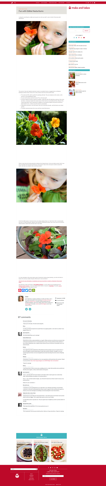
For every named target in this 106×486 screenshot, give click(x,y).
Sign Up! (86, 30)
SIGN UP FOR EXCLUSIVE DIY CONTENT (53, 473)
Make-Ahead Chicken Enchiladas (75, 55)
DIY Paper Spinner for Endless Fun (75, 52)
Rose (24, 326)
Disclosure (31, 478)
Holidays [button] (68, 2)
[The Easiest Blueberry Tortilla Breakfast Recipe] (24, 452)
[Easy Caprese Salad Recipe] (58, 452)
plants (58, 305)
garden (60, 304)
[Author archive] (26, 309)
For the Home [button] (61, 2)
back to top (58, 484)
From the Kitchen (60, 300)
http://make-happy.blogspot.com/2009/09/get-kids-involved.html (44, 360)
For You (77, 81)
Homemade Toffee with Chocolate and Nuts (78, 45)
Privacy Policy (31, 479)
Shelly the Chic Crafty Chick (29, 393)
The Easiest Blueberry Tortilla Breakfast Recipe (24, 442)
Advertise (31, 475)
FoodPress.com (32, 301)
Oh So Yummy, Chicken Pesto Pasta (76, 58)
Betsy (24, 365)
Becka (24, 347)
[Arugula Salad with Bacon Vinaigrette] (41, 452)
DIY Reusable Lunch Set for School (81, 83)
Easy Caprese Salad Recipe (56, 442)
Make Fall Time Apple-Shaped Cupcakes (77, 67)
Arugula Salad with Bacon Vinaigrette (41, 442)
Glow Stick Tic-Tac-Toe (73, 64)
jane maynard (26, 332)
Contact (31, 476)
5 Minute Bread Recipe (73, 61)
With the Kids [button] (44, 2)
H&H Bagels (23, 287)
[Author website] (30, 309)
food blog (51, 286)
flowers (58, 302)
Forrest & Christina (27, 321)
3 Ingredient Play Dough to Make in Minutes (78, 48)
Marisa (24, 356)
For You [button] (37, 2)
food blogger (28, 304)
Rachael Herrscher (27, 403)
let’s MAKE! (53, 479)
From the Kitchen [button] (52, 2)
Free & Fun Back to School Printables (81, 74)
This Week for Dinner (46, 300)
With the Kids (71, 47)
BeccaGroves (26, 385)
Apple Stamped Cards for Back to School (81, 91)
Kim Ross (25, 408)
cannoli (60, 286)
